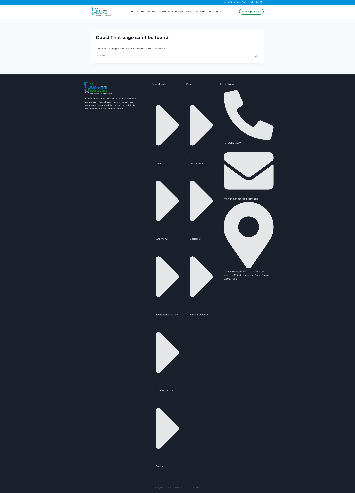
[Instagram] (261, 2)
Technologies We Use (170, 11)
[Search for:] (177, 55)
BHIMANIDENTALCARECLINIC (186, 488)
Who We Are (148, 11)
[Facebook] (251, 2)
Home (134, 11)
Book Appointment (251, 11)
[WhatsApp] (256, 2)
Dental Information (198, 11)
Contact (219, 11)
